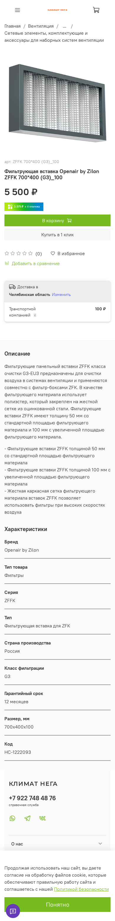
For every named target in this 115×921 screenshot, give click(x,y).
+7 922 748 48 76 (32, 798)
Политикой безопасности (81, 889)
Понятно (57, 904)
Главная (12, 26)
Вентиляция (41, 26)
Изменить (61, 294)
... (64, 26)
